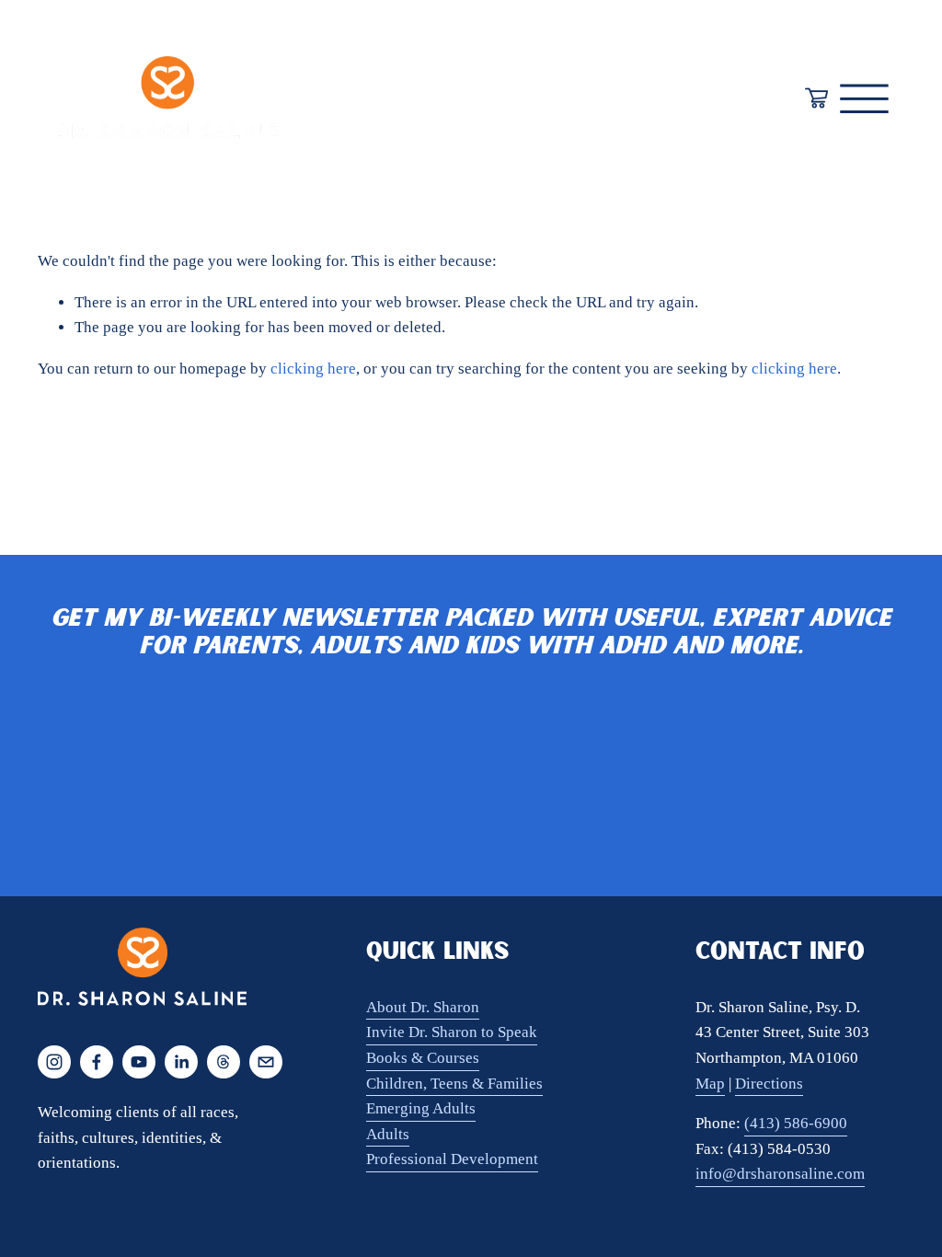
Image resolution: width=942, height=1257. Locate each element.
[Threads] (223, 1061)
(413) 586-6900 (795, 1123)
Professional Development (452, 1159)
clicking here (313, 368)
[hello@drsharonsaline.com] (265, 1061)
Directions (769, 1083)
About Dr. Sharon (422, 1007)
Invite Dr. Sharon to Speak (451, 1032)
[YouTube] (138, 1061)
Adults (387, 1134)
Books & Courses (422, 1058)
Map (710, 1083)
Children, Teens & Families (454, 1083)
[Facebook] (96, 1061)
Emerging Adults (421, 1108)
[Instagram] (54, 1061)
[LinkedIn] (181, 1061)
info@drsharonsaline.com (780, 1173)
